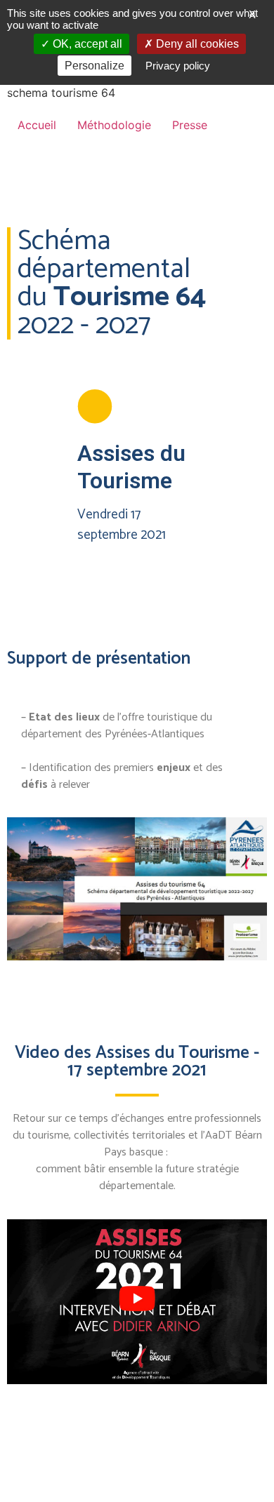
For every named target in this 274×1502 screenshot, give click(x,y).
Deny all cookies (196, 44)
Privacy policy (177, 66)
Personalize (94, 66)
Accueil (37, 125)
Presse (189, 125)
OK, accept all (86, 44)
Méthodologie (114, 125)
